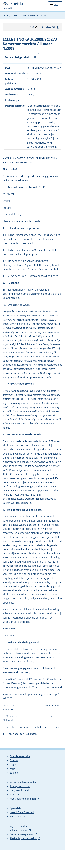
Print (32, 27)
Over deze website (20, 756)
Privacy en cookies (20, 786)
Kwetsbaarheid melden (23, 798)
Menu (57, 5)
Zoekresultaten (29, 15)
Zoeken (15, 15)
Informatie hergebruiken (23, 782)
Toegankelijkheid (19, 790)
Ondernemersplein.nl (21, 834)
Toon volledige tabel (17, 57)
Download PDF (48, 27)
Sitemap (14, 794)
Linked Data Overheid (22, 812)
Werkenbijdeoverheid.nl (23, 838)
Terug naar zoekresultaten (22, 733)
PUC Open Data (18, 816)
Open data (15, 808)
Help (12, 768)
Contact (14, 760)
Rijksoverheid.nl (18, 830)
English (14, 764)
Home (5, 15)
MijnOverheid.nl (19, 826)
